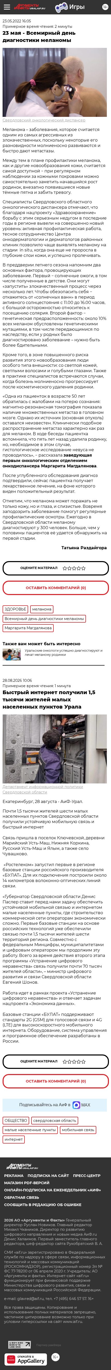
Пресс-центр (86, 1175)
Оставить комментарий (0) (56, 588)
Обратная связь (21, 1197)
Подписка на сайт (48, 1175)
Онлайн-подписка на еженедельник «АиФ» (52, 1190)
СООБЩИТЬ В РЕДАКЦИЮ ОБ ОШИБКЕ (42, 1204)
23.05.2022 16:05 (17, 21)
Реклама (13, 1175)
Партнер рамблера (48, 1345)
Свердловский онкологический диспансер (44, 120)
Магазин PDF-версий (27, 1183)
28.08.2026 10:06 (17, 680)
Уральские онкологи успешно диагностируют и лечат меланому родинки (63, 653)
